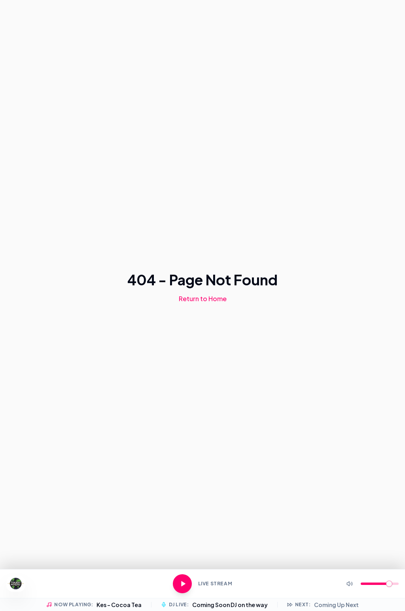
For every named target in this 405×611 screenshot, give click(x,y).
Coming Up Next (336, 604)
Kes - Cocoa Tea (119, 604)
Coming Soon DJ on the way (230, 604)
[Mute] (349, 583)
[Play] (182, 583)
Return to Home (203, 298)
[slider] (389, 584)
